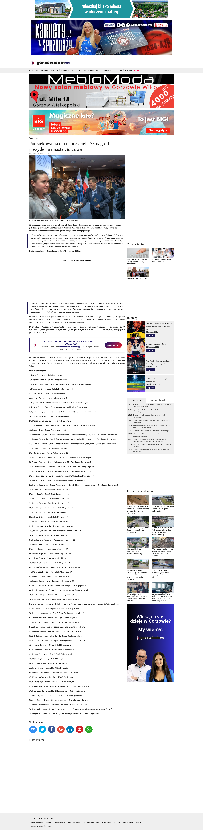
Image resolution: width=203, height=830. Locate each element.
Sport (98, 70)
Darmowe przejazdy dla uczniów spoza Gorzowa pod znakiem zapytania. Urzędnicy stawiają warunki (150, 440)
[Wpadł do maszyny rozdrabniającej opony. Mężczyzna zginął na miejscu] (163, 564)
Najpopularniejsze (159, 400)
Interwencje (107, 70)
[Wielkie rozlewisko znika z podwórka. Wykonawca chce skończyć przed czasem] (163, 543)
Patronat (49, 822)
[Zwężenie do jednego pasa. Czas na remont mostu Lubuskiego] (138, 521)
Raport (136, 70)
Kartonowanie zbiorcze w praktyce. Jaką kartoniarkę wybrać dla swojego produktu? (152, 406)
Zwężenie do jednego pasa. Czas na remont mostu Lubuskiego (149, 416)
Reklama (128, 70)
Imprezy (132, 318)
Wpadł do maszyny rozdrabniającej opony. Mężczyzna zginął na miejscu (152, 445)
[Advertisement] (77, 284)
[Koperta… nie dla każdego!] (138, 272)
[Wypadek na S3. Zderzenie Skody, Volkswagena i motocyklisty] (163, 500)
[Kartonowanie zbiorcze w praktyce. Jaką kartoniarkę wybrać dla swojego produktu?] (138, 500)
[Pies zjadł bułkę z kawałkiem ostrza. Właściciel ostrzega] (138, 543)
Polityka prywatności (134, 822)
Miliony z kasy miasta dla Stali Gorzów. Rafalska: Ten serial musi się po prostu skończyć (152, 427)
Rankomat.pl (121, 822)
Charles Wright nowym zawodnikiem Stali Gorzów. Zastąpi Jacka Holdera (151, 421)
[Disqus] (77, 774)
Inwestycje (54, 70)
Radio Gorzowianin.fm (74, 822)
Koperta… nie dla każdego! (138, 278)
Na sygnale (65, 70)
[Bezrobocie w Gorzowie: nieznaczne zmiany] (163, 253)
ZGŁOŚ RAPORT (113, 345)
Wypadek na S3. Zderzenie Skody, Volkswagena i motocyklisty (149, 411)
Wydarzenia (89, 70)
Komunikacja (77, 70)
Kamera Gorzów (59, 822)
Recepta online (100, 822)
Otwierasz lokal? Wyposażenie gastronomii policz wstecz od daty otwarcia (152, 451)
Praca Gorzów (89, 822)
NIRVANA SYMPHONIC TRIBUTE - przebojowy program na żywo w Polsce (159, 326)
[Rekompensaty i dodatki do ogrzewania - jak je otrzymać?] (138, 253)
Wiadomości (34, 70)
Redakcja (33, 822)
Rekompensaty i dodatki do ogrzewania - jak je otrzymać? (137, 261)
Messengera (64, 346)
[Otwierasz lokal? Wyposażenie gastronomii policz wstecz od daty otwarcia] (138, 587)
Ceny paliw (118, 70)
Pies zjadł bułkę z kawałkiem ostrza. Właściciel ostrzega (151, 431)
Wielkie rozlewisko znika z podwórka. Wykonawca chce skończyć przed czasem (150, 435)
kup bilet (151, 335)
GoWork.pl (111, 822)
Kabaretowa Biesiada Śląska (156, 344)
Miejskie (44, 70)
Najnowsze (136, 400)
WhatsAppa (76, 346)
